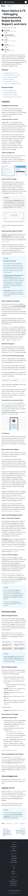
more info (9, 282)
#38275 (6, 694)
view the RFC (14, 551)
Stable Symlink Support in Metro (12, 75)
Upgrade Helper (8, 327)
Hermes (16, 602)
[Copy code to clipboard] (25, 380)
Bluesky (13, 871)
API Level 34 (12, 352)
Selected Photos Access (8, 403)
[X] (4, 32)
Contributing (14, 858)
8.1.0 (24, 369)
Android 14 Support (9, 79)
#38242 (6, 704)
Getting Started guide (10, 386)
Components (14, 846)
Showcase (14, 856)
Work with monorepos (15, 294)
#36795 (6, 698)
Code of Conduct (13, 862)
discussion (21, 710)
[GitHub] (6, 32)
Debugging (15, 155)
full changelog (17, 672)
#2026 (6, 747)
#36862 (6, 683)
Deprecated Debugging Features (12, 83)
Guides (13, 844)
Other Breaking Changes (10, 92)
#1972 (10, 730)
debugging (22, 823)
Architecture (13, 850)
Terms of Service (13, 885)
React (13, 879)
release (16, 823)
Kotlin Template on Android (11, 77)
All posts (10, 5)
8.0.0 (19, 369)
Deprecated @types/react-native (12, 97)
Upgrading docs (6, 796)
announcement (9, 823)
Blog (14, 867)
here (3, 445)
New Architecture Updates (11, 81)
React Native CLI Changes (10, 94)
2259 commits (22, 779)
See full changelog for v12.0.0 (9, 750)
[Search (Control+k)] (26, 2)
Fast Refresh (6, 248)
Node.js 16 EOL (20, 679)
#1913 (16, 726)
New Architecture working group (12, 511)
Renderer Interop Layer (19, 497)
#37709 (9, 679)
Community (13, 860)
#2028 (19, 741)
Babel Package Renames (10, 90)
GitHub (13, 873)
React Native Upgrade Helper (17, 791)
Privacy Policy (13, 883)
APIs (14, 848)
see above (16, 690)
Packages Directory (13, 881)
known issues (9, 202)
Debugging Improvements (10, 73)
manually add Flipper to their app (10, 546)
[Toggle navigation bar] (2, 2)
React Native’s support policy (11, 817)
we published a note (15, 393)
